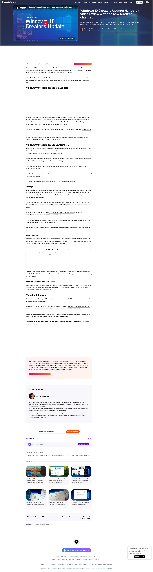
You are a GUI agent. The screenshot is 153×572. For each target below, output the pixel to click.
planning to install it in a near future (79, 306)
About (125, 2)
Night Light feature (43, 195)
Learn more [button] (138, 553)
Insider (100, 2)
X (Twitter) (84, 559)
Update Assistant (38, 132)
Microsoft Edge (56, 241)
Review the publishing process (46, 457)
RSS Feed (71, 559)
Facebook (91, 559)
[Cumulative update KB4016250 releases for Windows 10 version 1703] (81, 495)
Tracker (106, 2)
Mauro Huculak (89, 29)
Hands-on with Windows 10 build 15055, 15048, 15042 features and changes (57, 480)
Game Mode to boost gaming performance (78, 158)
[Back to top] (76, 542)
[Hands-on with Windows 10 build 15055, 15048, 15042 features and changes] (59, 471)
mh (100, 568)
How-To (94, 2)
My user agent (83, 556)
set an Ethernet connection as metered (61, 212)
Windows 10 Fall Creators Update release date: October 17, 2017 (35, 504)
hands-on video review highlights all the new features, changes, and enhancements (54, 309)
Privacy (58, 559)
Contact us (64, 559)
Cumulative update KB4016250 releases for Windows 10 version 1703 (81, 504)
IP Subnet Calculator (73, 556)
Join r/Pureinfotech (73, 431)
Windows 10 (86, 2)
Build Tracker (92, 556)
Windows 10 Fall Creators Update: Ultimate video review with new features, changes (35, 480)
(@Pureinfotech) (97, 28)
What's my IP (64, 556)
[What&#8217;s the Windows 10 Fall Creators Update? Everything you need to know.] (81, 471)
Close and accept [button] (139, 556)
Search (131, 2)
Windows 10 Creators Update (37, 68)
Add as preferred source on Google (77, 550)
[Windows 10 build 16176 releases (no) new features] (59, 495)
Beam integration (33, 161)
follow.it (78, 559)
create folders (84, 174)
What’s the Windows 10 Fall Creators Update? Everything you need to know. (80, 480)
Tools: (57, 556)
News (115, 2)
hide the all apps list (70, 174)
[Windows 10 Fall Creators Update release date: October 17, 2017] (36, 495)
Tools (120, 2)
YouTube (97, 559)
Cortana (28, 166)
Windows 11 (78, 2)
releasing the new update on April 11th (50, 117)
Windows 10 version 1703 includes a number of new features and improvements (56, 78)
